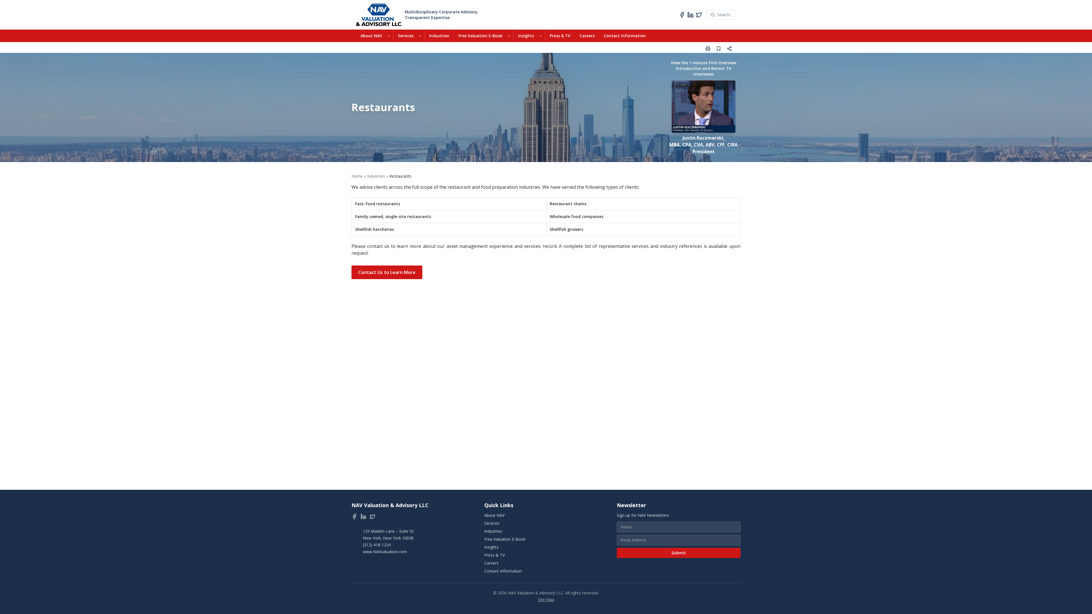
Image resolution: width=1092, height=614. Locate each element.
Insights (526, 35)
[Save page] (718, 48)
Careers (587, 35)
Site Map (546, 599)
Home (357, 176)
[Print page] (708, 48)
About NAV (371, 35)
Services (405, 35)
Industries (439, 35)
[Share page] (729, 48)
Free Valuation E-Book (480, 35)
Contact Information (625, 35)
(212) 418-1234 (377, 544)
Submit (678, 552)
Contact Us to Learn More (386, 272)
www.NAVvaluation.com (385, 551)
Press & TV (560, 35)
